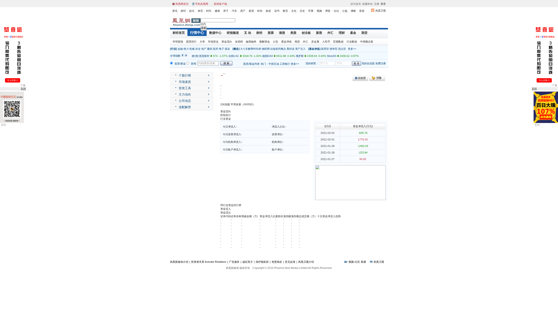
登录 (383, 3)
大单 (202, 41)
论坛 (336, 10)
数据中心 (215, 32)
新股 (319, 32)
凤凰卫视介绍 (306, 261)
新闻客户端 (220, 3)
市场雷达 (213, 41)
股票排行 (191, 41)
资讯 (174, 10)
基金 (353, 32)
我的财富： (312, 63)
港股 (282, 32)
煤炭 (227, 48)
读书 (276, 10)
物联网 (266, 48)
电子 (221, 48)
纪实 (357, 261)
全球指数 (175, 55)
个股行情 (185, 75)
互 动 (247, 32)
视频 (319, 10)
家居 (251, 10)
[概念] (236, 48)
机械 (192, 48)
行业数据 (352, 41)
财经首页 (179, 32)
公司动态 (185, 100)
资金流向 (226, 41)
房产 (242, 10)
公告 (275, 41)
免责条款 (277, 261)
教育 (285, 10)
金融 (180, 48)
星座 (361, 10)
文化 (293, 10)
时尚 (208, 10)
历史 (302, 10)
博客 (327, 10)
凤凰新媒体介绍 (179, 261)
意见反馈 (290, 261)
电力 (186, 48)
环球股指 (178, 41)
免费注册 (380, 63)
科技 (259, 10)
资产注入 (300, 48)
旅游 (268, 10)
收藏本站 (367, 3)
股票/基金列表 (251, 63)
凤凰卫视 (380, 10)
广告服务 (234, 261)
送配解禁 (185, 107)
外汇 (330, 32)
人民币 (326, 41)
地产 (203, 48)
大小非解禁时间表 (250, 48)
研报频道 (233, 32)
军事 (310, 10)
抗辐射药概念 (278, 48)
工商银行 (285, 63)
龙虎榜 (239, 41)
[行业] (173, 48)
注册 (376, 3)
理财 (342, 32)
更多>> (352, 48)
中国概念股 (366, 41)
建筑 (209, 48)
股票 (271, 32)
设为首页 (355, 3)
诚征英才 (247, 261)
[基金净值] (314, 48)
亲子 (225, 10)
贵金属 (315, 41)
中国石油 (274, 63)
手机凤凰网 (201, 3)
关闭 (3, 124)
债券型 (333, 48)
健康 (217, 10)
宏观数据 (338, 41)
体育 (200, 10)
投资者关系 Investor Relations (208, 261)
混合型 (342, 48)
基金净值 (286, 41)
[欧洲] (195, 56)
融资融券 (251, 41)
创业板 (306, 32)
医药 (215, 48)
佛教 (353, 10)
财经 (183, 10)
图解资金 (264, 41)
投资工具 (185, 88)
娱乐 (191, 10)
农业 (198, 48)
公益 (344, 10)
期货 (364, 32)
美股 (293, 32)
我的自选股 (368, 63)
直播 (363, 261)
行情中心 (197, 32)
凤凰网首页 (182, 3)
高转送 (290, 48)
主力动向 (185, 94)
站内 (203, 24)
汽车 (234, 10)
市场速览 (185, 82)
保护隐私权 (262, 261)
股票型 (325, 48)
